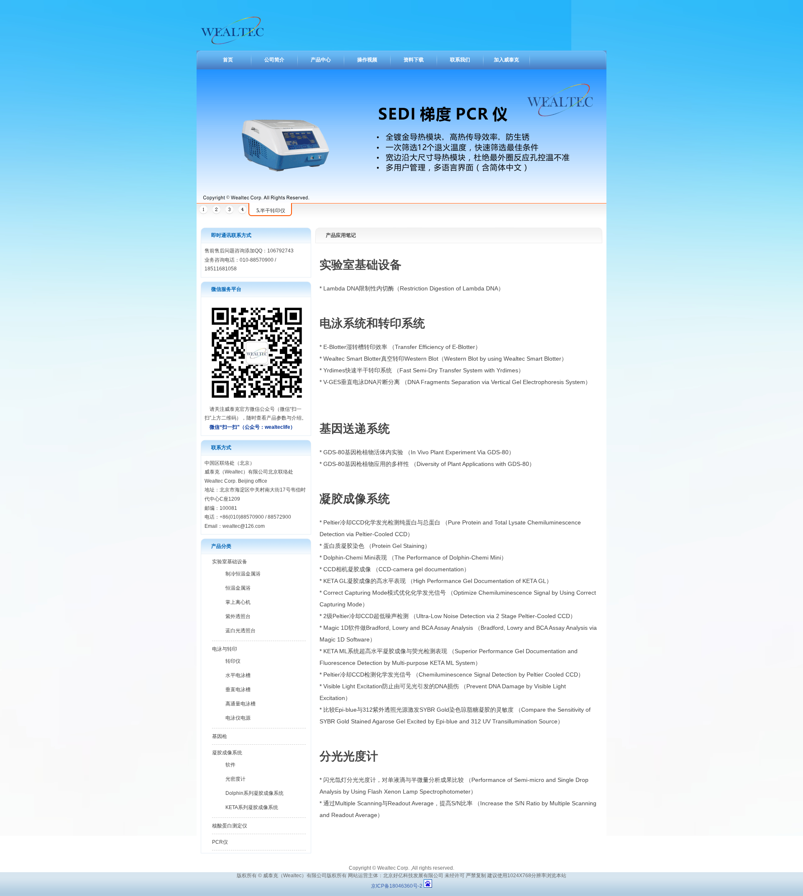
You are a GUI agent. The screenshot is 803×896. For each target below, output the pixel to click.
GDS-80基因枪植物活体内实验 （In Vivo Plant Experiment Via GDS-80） (418, 452)
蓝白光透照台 (240, 631)
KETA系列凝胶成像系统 (251, 807)
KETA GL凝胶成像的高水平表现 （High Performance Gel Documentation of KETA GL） (437, 581)
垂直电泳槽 (238, 689)
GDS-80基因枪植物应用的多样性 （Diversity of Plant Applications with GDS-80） (429, 464)
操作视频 (367, 60)
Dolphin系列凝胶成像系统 (254, 793)
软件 (230, 765)
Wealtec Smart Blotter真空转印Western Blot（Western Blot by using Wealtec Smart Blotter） (445, 358)
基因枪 (219, 736)
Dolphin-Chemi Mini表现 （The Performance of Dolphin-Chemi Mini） (415, 557)
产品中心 (321, 60)
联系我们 (460, 60)
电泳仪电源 (238, 718)
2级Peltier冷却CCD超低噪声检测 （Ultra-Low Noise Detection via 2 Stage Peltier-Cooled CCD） (449, 616)
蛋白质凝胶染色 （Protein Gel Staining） (376, 545)
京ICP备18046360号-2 (397, 886)
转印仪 (232, 661)
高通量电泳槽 (240, 704)
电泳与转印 (224, 649)
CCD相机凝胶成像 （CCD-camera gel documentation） (396, 569)
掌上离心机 (238, 602)
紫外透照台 (238, 616)
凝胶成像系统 (227, 753)
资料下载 (414, 60)
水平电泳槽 (238, 675)
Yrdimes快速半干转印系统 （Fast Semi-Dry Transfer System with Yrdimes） (423, 370)
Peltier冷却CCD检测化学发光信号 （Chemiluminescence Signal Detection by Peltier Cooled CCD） (453, 674)
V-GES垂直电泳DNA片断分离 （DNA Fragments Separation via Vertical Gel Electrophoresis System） (457, 382)
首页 (228, 60)
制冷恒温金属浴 (243, 574)
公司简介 (274, 60)
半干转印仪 (270, 211)
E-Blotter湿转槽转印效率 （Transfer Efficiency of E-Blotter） (402, 347)
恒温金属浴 (238, 588)
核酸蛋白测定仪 (229, 826)
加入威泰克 (506, 60)
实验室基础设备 (229, 562)
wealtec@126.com (243, 526)
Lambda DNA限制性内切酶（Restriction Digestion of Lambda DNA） (413, 288)
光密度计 (235, 779)
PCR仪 (220, 842)
